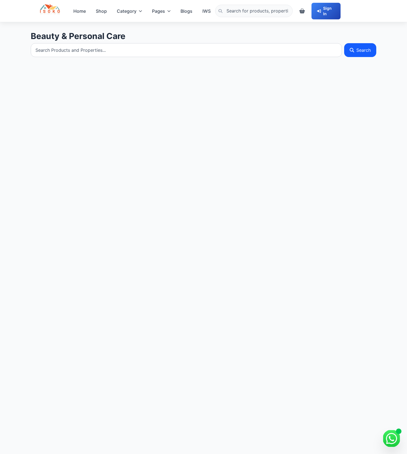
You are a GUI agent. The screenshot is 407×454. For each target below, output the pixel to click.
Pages (158, 11)
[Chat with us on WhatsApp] (391, 438)
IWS (206, 11)
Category (126, 11)
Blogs (186, 11)
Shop (101, 11)
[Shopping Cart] (302, 11)
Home (79, 11)
